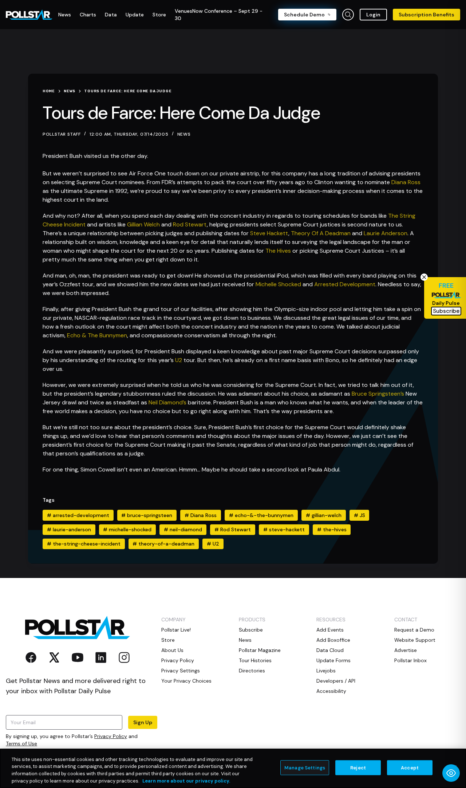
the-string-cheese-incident (84, 543)
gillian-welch (323, 515)
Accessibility (331, 691)
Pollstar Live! (176, 629)
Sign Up (142, 722)
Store (168, 640)
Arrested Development (344, 284)
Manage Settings (304, 768)
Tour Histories (255, 660)
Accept (410, 768)
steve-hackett (284, 529)
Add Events (330, 629)
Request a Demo (414, 629)
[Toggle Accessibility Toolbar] (451, 773)
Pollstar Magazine (260, 650)
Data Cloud (330, 650)
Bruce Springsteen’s (378, 393)
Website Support (414, 640)
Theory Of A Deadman (321, 233)
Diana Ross (405, 182)
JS (359, 515)
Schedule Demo (304, 14)
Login (373, 14)
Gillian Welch (143, 224)
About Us (172, 650)
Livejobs (326, 670)
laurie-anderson (69, 529)
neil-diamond (183, 529)
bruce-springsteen (146, 515)
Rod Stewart (190, 224)
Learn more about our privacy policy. (186, 780)
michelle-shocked (127, 529)
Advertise (405, 650)
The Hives (278, 251)
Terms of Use (21, 743)
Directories (252, 670)
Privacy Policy (110, 736)
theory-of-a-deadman (163, 543)
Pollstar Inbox (410, 660)
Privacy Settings (180, 670)
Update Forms (333, 660)
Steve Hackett (269, 233)
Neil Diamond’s (167, 402)
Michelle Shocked (278, 284)
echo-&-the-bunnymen (261, 515)
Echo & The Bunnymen (97, 335)
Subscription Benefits (426, 14)
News (184, 134)
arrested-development (78, 515)
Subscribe (251, 629)
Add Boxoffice (333, 640)
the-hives (332, 529)
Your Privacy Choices (186, 681)
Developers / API (335, 681)
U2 (178, 360)
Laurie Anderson (385, 233)
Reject (358, 768)
